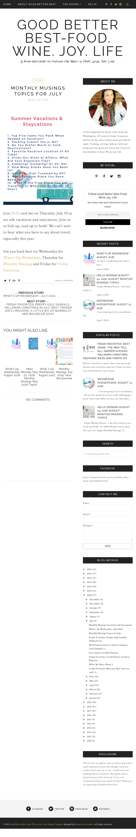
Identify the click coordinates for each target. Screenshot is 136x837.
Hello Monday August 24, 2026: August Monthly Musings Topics (115, 279)
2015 (89, 719)
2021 (89, 590)
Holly (15, 213)
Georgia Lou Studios (84, 824)
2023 (89, 582)
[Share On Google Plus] (14, 280)
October (94, 608)
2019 (89, 702)
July (92, 620)
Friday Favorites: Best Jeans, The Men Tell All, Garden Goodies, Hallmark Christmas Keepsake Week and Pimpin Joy (106, 351)
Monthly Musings (17, 263)
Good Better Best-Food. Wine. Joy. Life (68, 38)
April (92, 685)
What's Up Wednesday (21, 257)
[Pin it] (19, 280)
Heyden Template (55, 824)
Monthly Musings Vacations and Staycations (110, 625)
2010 (89, 740)
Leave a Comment (64, 280)
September (95, 612)
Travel (38, 80)
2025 (90, 573)
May (92, 680)
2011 (89, 736)
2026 (90, 569)
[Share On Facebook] (9, 280)
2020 (90, 595)
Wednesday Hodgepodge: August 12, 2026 (114, 304)
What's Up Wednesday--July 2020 (106, 629)
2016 (89, 715)
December (95, 599)
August (93, 616)
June (92, 676)
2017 (89, 710)
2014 (89, 723)
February (94, 693)
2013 (89, 727)
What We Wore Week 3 (101, 664)
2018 (89, 706)
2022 (90, 586)
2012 (89, 732)
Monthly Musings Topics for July (105, 633)
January (94, 698)
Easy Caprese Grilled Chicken (103, 652)
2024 (90, 578)
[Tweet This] (5, 280)
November (95, 603)
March (93, 689)
